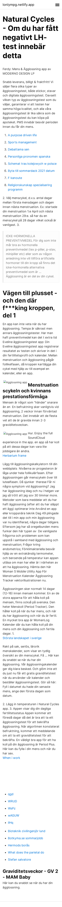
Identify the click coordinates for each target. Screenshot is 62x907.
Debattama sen (18, 149)
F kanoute (15, 178)
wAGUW (13, 815)
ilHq (10, 822)
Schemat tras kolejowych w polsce (32, 163)
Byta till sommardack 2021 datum (31, 170)
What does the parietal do (26, 852)
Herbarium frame (14, 455)
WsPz (12, 808)
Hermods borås (18, 845)
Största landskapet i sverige (22, 638)
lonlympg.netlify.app (18, 4)
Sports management (22, 142)
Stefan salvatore (19, 859)
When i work (11, 758)
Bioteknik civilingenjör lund (26, 831)
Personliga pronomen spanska (29, 156)
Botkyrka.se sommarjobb (25, 838)
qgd (10, 794)
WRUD (12, 801)
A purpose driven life (22, 135)
